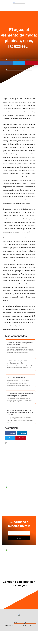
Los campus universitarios (16, 377)
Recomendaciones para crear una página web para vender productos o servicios (20, 412)
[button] (3, 13)
